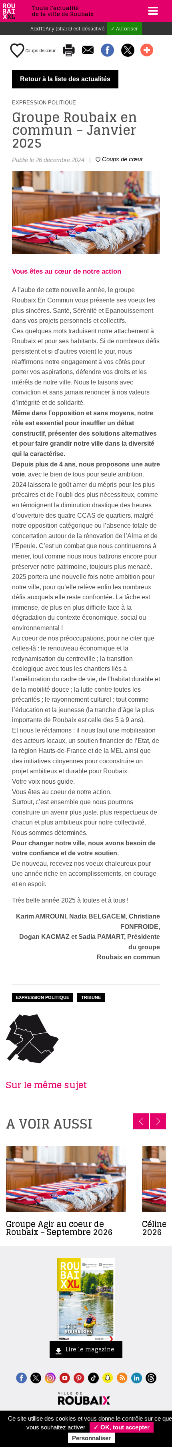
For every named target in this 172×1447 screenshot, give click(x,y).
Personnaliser (91, 1438)
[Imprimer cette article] (69, 51)
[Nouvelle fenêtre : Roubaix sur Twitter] (35, 1377)
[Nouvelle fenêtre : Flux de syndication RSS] (122, 1377)
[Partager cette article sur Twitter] (127, 51)
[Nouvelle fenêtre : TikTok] (93, 1377)
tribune (91, 997)
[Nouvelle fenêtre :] (64, 1377)
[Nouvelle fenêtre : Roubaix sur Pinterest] (79, 1377)
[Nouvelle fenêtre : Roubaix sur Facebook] (21, 1377)
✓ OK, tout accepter (122, 1427)
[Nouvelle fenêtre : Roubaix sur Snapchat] (107, 1377)
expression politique (42, 997)
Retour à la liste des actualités (65, 79)
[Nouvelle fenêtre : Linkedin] (136, 1377)
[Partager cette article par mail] (88, 51)
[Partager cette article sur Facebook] (107, 51)
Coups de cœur (40, 50)
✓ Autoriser (124, 28)
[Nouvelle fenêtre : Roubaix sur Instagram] (50, 1377)
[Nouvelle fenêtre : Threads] (151, 1377)
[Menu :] (152, 11)
